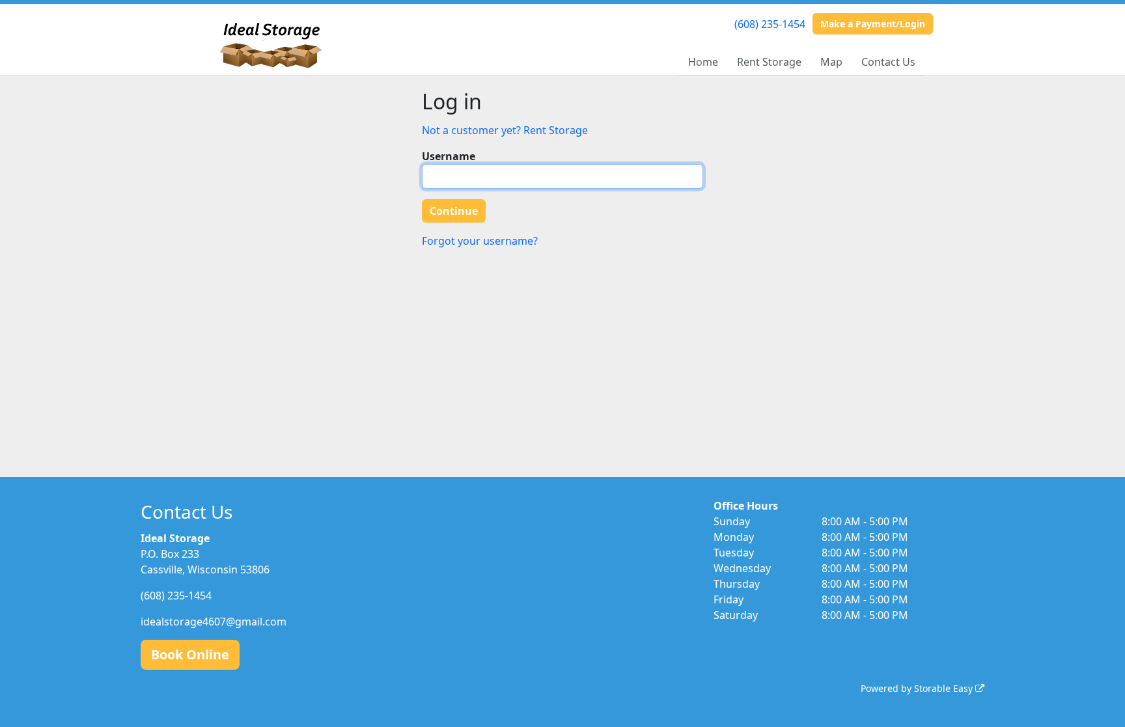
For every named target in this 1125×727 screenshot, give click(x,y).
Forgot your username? (480, 241)
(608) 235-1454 (769, 24)
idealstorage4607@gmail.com (213, 621)
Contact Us (888, 62)
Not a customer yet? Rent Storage (505, 130)
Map (831, 62)
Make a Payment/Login (872, 24)
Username (448, 156)
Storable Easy (944, 688)
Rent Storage (769, 62)
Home (703, 62)
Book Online (190, 654)
